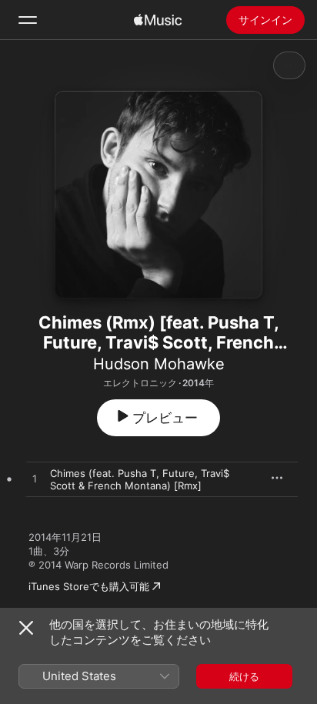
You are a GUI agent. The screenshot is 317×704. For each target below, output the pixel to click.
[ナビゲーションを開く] (28, 20)
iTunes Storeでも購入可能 (88, 586)
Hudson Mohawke (159, 364)
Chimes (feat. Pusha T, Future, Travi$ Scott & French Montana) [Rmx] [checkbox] (139, 479)
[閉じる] (26, 628)
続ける (244, 676)
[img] (158, 20)
